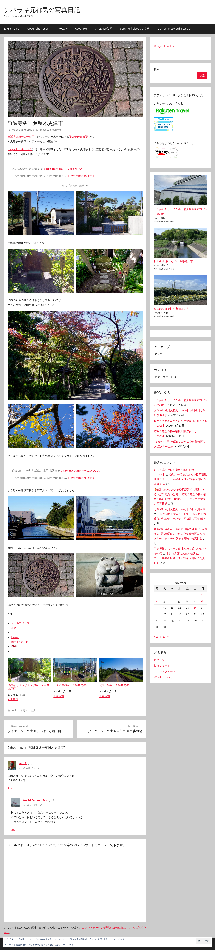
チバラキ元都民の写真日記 (42, 10)
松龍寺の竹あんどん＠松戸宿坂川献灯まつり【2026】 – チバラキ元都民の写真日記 (180, 479)
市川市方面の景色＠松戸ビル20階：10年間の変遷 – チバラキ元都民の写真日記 (179, 558)
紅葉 (33, 710)
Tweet (15, 637)
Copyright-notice (38, 28)
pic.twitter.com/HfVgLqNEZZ (63, 168)
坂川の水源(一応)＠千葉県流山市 (173, 261)
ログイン (159, 660)
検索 (156, 69)
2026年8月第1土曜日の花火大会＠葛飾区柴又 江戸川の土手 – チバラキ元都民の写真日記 (180, 534)
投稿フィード (162, 665)
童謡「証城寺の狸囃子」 (22, 136)
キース (23, 763)
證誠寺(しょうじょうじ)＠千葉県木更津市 (28, 687)
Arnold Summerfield (50, 129)
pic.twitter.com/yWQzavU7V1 (80, 470)
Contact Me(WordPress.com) (175, 28)
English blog (11, 28)
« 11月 (157, 636)
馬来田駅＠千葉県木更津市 (115, 685)
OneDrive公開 (103, 28)
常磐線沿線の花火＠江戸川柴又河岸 (175, 529)
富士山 (15, 710)
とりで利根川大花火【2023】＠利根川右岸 (179, 509)
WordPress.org (163, 677)
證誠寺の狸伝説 (78, 136)
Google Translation (165, 46)
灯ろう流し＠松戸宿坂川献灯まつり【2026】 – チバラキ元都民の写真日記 (180, 499)
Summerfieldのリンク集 (135, 28)
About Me (81, 28)
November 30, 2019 (81, 175)
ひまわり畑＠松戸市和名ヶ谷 (171, 308)
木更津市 (13, 699)
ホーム (61, 28)
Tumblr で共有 (19, 641)
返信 (10, 788)
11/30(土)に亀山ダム (20, 149)
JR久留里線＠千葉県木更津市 (70, 685)
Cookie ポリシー (69, 945)
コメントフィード (164, 671)
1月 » (166, 636)
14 (195, 607)
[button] (203, 941)
